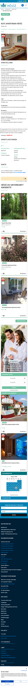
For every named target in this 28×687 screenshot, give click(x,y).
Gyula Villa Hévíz (6, 223)
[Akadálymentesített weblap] (26, 1)
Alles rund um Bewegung (6, 559)
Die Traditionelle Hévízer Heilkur (7, 583)
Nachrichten (4, 613)
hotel (3, 461)
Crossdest (3, 634)
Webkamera (3, 611)
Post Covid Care (4, 588)
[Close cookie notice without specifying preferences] (26, 669)
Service (2, 624)
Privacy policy (24, 670)
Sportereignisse (4, 561)
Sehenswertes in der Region (7, 546)
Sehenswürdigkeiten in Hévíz (7, 543)
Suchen (14, 387)
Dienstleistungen (21, 29)
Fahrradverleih (4, 571)
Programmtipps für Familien (7, 550)
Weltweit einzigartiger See (7, 531)
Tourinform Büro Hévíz (6, 600)
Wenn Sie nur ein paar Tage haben (8, 579)
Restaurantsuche (5, 626)
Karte (2, 31)
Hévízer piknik (4, 638)
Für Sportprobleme (5, 590)
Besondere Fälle (4, 586)
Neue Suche (5, 14)
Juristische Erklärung (5, 655)
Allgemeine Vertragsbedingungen (8, 657)
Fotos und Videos (5, 615)
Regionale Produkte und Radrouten (8, 636)
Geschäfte (3, 621)
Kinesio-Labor (4, 592)
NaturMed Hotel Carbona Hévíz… (11, 463)
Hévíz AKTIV (4, 554)
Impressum (3, 651)
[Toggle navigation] (26, 5)
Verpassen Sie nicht (5, 541)
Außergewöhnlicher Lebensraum (8, 529)
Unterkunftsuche (21, 321)
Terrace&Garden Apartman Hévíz (11, 307)
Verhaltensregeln (5, 617)
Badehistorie (4, 527)
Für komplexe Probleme (6, 581)
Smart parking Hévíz (5, 604)
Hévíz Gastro (4, 567)
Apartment (4, 220)
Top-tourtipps (4, 563)
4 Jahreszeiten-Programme (7, 548)
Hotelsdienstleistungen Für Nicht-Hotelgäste (11, 569)
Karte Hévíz (3, 609)
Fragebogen (4, 602)
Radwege (3, 556)
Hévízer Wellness (5, 565)
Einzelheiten (23, 231)
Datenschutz (4, 653)
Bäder (2, 619)
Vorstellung (3, 29)
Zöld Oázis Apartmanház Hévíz (10, 424)
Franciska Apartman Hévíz (9, 265)
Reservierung (11, 29)
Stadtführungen (4, 552)
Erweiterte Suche (14, 390)
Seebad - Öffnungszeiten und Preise (9, 533)
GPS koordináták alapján (19, 172)
